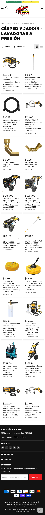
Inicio (3, 23)
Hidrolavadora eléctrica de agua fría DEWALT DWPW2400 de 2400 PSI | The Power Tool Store (33, 370)
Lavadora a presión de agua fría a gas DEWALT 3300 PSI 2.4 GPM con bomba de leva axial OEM (11, 202)
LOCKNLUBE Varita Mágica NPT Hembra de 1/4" (11, 164)
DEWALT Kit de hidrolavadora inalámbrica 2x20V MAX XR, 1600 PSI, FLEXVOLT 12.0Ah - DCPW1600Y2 (32, 329)
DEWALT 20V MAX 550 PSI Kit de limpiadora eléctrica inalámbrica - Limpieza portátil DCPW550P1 (33, 410)
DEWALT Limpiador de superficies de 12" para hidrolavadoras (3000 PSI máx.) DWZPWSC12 (33, 285)
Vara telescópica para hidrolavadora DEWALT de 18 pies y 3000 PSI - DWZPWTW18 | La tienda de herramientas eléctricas (33, 244)
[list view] (41, 46)
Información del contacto (22, 507)
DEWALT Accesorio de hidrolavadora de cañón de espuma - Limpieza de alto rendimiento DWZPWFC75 (11, 329)
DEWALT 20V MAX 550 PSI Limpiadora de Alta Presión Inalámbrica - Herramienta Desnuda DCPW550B (33, 125)
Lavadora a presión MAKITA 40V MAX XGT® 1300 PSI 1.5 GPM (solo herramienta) (10, 370)
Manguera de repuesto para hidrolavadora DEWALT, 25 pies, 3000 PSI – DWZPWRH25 (11, 124)
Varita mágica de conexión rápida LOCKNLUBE (31, 164)
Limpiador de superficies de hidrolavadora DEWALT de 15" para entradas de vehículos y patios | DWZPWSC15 (11, 286)
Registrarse (35, 477)
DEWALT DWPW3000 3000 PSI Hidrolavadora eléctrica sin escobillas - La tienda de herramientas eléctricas (11, 83)
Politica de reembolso (12, 502)
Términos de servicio (14, 504)
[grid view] (36, 46)
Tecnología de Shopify (22, 511)
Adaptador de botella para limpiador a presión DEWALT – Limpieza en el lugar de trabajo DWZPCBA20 (33, 82)
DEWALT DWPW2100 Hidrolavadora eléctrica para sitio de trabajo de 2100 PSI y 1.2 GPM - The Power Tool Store (11, 410)
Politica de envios (30, 504)
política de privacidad (29, 502)
